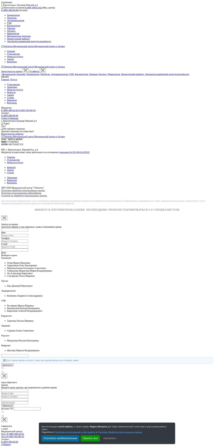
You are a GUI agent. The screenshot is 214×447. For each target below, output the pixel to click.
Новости (11, 92)
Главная (11, 51)
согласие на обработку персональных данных (34, 372)
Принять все (90, 438)
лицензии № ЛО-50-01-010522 (74, 152)
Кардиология (13, 25)
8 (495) (27, 110)
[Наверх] (6, 444)
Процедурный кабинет (18, 39)
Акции (10, 59)
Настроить (109, 438)
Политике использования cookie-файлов (75, 432)
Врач (3, 252)
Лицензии (12, 87)
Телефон (5, 238)
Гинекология (13, 15)
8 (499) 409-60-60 (9, 442)
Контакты (12, 62)
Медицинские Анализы (19, 36)
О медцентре (13, 54)
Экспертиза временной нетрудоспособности (29, 41)
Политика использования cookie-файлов (21, 193)
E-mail (4, 244)
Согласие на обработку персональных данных (24, 195)
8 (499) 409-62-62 (12, 434)
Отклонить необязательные (60, 438)
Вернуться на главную (12, 134)
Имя (3, 232)
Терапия (11, 28)
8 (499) (33, 7)
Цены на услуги (15, 56)
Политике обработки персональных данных (120, 432)
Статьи (10, 97)
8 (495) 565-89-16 (12, 436)
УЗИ (9, 23)
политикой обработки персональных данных (40, 368)
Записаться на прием (11, 71)
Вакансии (12, 100)
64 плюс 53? (7, 408)
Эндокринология (15, 20)
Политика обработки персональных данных (23, 190)
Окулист (11, 31)
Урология (11, 18)
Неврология (13, 33)
